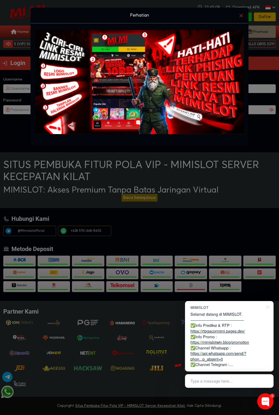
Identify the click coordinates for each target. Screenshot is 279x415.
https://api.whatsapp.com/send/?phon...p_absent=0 (218, 356)
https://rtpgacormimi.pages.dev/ (217, 331)
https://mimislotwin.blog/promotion (219, 342)
